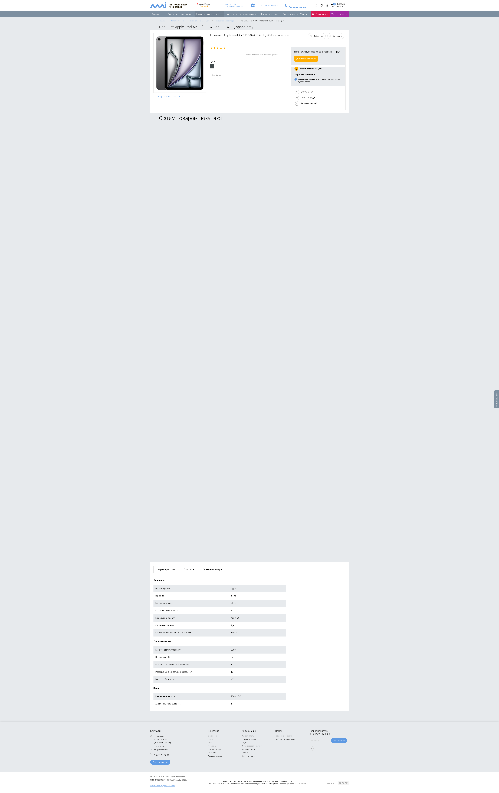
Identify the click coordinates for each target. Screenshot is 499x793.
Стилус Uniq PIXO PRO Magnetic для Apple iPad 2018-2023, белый (184, 161)
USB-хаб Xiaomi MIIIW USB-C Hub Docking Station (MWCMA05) (183, 222)
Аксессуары (289, 14)
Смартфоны (157, 14)
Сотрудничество (214, 749)
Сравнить (337, 36)
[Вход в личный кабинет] (327, 5)
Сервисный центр (248, 749)
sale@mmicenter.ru (161, 750)
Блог (210, 743)
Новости (211, 739)
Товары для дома (269, 14)
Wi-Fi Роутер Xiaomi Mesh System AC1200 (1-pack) (178, 469)
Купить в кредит (308, 97)
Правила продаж (215, 756)
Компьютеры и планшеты (208, 14)
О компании (212, 736)
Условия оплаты (248, 736)
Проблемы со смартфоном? (285, 739)
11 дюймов (216, 75)
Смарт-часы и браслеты (179, 14)
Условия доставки (249, 739)
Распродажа (322, 14)
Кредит (244, 743)
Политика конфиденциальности (162, 786)
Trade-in (245, 753)
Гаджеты (230, 14)
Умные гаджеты (339, 14)
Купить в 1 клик (307, 92)
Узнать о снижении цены (311, 69)
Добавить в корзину (306, 58)
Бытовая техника (247, 14)
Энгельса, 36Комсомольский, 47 (234, 5)
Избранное (318, 36)
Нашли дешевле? (308, 103)
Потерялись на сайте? (283, 736)
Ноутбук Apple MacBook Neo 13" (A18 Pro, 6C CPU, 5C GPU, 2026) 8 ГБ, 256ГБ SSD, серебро (197, 531)
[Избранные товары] (321, 5)
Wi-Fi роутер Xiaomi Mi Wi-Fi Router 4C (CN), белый (177, 406)
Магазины (212, 746)
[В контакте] (311, 748)
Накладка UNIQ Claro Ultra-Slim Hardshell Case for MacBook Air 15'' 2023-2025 (190, 345)
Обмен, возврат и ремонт (251, 746)
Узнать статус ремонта (267, 5)
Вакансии (212, 753)
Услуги (303, 14)
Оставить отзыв (248, 756)
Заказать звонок (297, 7)
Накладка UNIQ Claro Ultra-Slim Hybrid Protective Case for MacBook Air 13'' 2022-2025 (194, 284)
